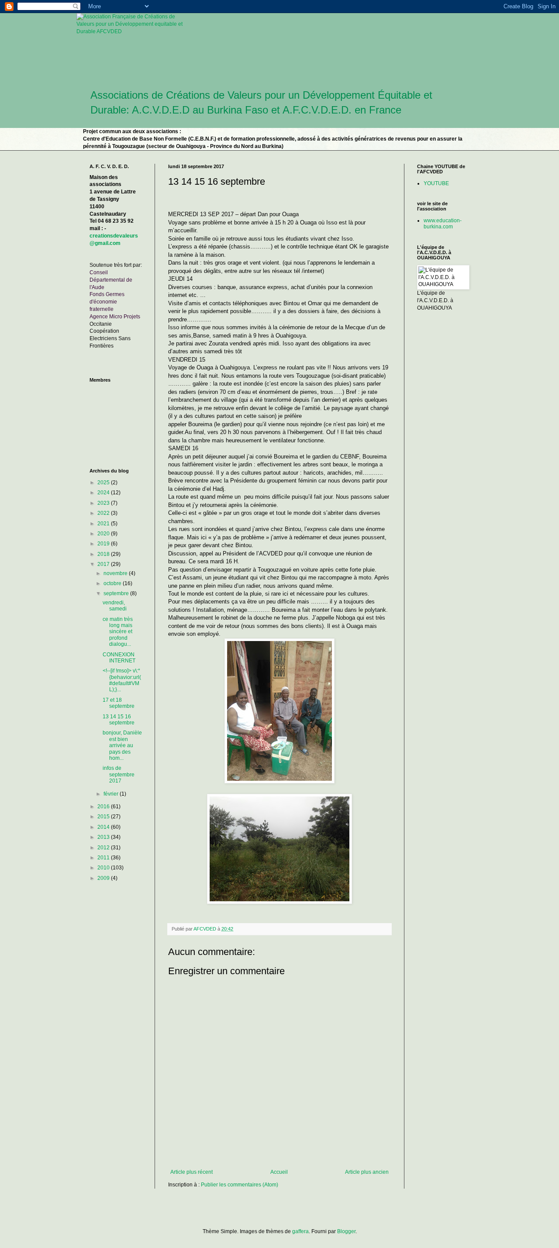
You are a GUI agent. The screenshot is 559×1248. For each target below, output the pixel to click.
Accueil (279, 1172)
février (112, 794)
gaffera (300, 1231)
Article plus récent (191, 1172)
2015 (104, 817)
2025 (104, 482)
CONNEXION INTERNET (119, 658)
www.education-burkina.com (443, 223)
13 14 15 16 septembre (119, 720)
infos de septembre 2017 (119, 774)
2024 (104, 493)
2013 (104, 837)
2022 (104, 513)
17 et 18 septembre (119, 703)
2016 (104, 806)
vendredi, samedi (115, 606)
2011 (104, 858)
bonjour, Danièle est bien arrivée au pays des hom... (122, 745)
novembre (116, 573)
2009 (104, 878)
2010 (104, 868)
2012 (104, 848)
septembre (117, 593)
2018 (104, 554)
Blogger (346, 1231)
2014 (104, 827)
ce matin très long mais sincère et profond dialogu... (118, 632)
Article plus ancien (367, 1172)
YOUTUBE (436, 183)
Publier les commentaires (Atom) (239, 1185)
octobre (113, 583)
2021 (104, 524)
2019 (104, 544)
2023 (104, 503)
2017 (104, 564)
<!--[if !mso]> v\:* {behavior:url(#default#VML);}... (122, 680)
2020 (104, 534)
